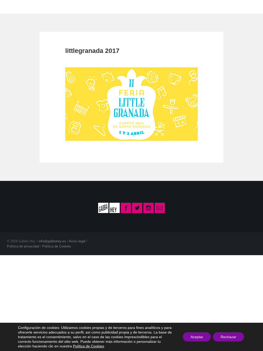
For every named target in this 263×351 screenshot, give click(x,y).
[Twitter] (137, 208)
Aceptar (197, 337)
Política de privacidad (23, 246)
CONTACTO (163, 6)
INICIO (94, 6)
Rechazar (228, 337)
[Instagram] (148, 208)
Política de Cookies (56, 246)
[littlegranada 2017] (131, 103)
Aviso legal (77, 241)
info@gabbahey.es (52, 241)
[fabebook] (126, 208)
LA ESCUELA (126, 6)
